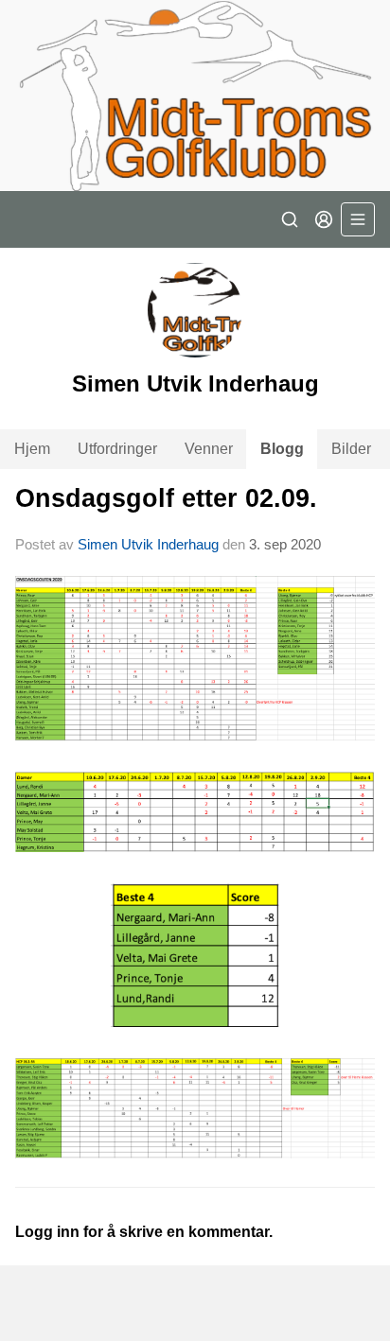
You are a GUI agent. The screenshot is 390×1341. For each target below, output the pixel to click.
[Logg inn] (324, 219)
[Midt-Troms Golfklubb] (195, 95)
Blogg (282, 449)
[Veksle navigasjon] (358, 219)
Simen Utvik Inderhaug (148, 544)
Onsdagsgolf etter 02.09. (166, 498)
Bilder (351, 449)
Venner (209, 449)
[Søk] (290, 219)
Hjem (32, 449)
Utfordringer (117, 449)
